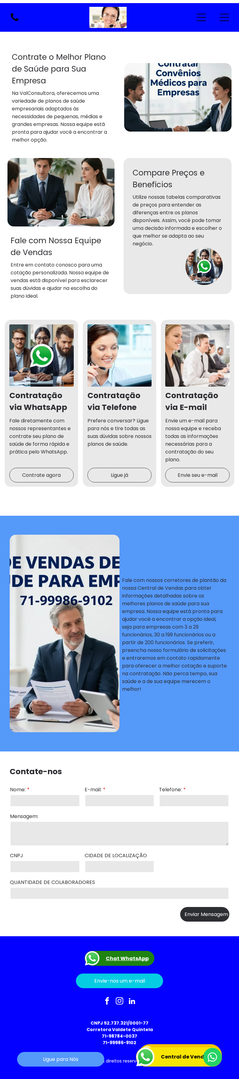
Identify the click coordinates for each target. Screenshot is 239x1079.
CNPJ (16, 855)
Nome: (18, 789)
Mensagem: (24, 816)
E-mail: (93, 789)
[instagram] (119, 1001)
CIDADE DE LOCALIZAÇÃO (116, 855)
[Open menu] (201, 17)
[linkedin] (132, 1001)
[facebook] (107, 1001)
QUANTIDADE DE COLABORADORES (52, 882)
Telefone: (170, 789)
